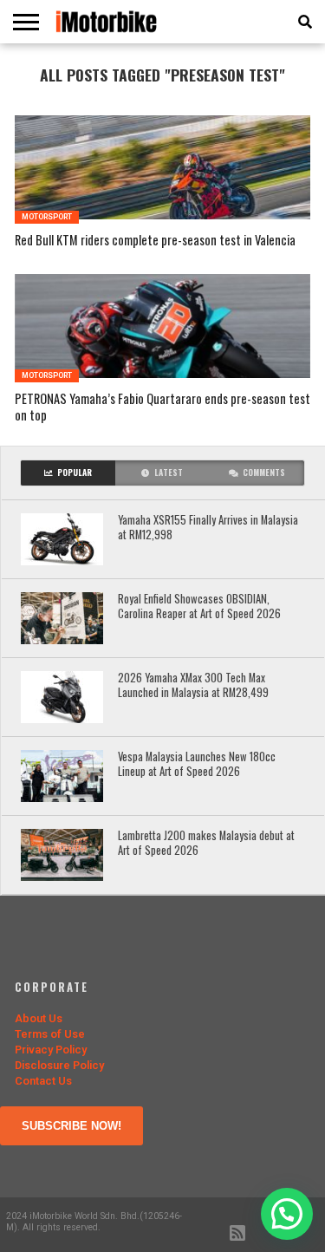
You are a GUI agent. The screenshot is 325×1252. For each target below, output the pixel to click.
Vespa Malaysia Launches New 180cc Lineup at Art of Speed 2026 (197, 764)
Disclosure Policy (59, 1065)
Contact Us (43, 1080)
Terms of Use (50, 1033)
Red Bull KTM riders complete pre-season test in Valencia (155, 240)
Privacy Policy (51, 1049)
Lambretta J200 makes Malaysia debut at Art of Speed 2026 (206, 843)
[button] (287, 1214)
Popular (74, 472)
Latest (168, 472)
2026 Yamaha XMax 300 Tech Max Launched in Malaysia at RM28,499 (193, 685)
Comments (264, 472)
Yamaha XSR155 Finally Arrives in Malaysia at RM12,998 (208, 527)
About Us (38, 1018)
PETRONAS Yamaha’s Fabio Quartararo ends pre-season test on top (162, 407)
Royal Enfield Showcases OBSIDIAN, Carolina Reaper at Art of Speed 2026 (199, 606)
